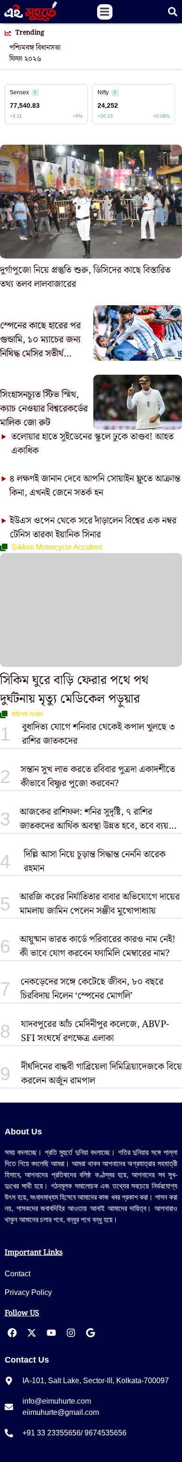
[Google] (90, 1332)
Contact (17, 1274)
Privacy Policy (28, 1292)
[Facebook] (12, 1332)
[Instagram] (70, 1332)
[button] (104, 12)
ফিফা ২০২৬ (25, 59)
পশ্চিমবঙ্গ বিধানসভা (35, 48)
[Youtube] (51, 1332)
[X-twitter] (31, 1332)
